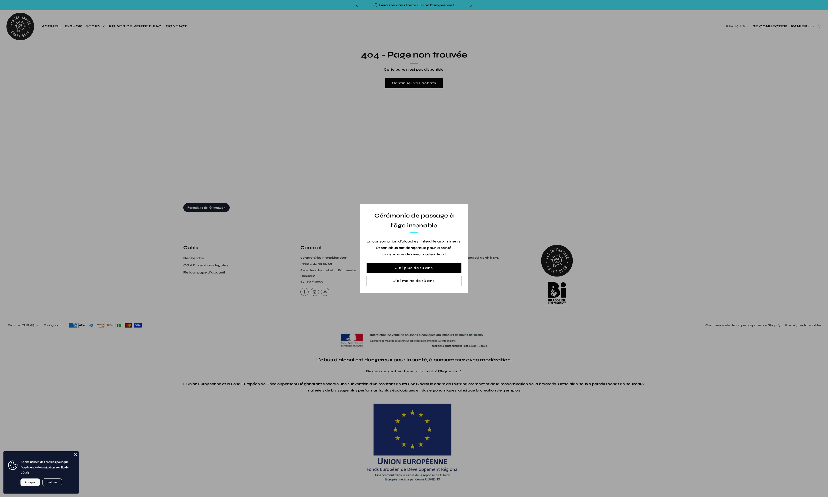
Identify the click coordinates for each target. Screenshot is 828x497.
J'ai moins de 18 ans (414, 281)
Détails (25, 472)
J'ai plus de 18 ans (414, 268)
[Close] (76, 454)
